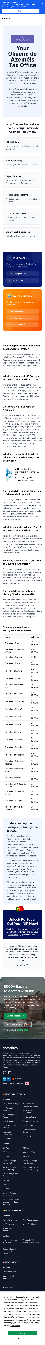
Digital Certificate (29, 1224)
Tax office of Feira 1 (13, 709)
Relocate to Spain (10, 1220)
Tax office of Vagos (13, 800)
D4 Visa (25, 1156)
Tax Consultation (29, 1117)
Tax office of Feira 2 (13, 716)
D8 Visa (25, 1148)
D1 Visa (5, 1184)
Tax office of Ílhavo (13, 739)
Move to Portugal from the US (9, 1161)
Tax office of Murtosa (14, 755)
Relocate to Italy (9, 1272)
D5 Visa (6, 1189)
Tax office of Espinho (14, 694)
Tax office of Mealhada (15, 747)
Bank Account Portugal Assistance (30, 1105)
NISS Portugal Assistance (8, 1115)
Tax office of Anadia (13, 657)
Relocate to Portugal (11, 1104)
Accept (22, 1333)
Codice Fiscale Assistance (9, 1277)
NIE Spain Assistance (11, 1224)
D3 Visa (6, 1152)
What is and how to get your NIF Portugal (30, 1168)
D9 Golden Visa (28, 1152)
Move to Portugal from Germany (9, 1168)
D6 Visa (6, 1156)
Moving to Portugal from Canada (30, 1161)
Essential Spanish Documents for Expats (9, 1251)
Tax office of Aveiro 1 (14, 671)
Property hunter (9, 1138)
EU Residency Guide (17, 280)
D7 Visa (6, 1148)
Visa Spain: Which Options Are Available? (31, 1241)
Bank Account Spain (30, 1220)
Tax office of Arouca (14, 663)
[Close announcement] (42, 3)
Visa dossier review (30, 1121)
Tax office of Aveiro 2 (14, 678)
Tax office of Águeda (14, 643)
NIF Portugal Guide (17, 274)
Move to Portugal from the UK (9, 1194)
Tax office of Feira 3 (13, 724)
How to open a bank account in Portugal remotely (11, 1201)
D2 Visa (6, 1180)
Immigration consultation (7, 1133)
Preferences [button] (15, 1326)
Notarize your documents (27, 1111)
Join (19, 11)
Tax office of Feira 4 (13, 732)
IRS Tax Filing (27, 1136)
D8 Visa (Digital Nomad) (19, 324)
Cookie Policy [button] (31, 1320)
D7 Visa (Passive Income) (19, 318)
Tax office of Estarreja (14, 701)
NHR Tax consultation (11, 1121)
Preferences (22, 1339)
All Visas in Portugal (17, 311)
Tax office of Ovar (13, 778)
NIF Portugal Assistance (8, 1109)
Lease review (27, 1125)
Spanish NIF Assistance (7, 1229)
